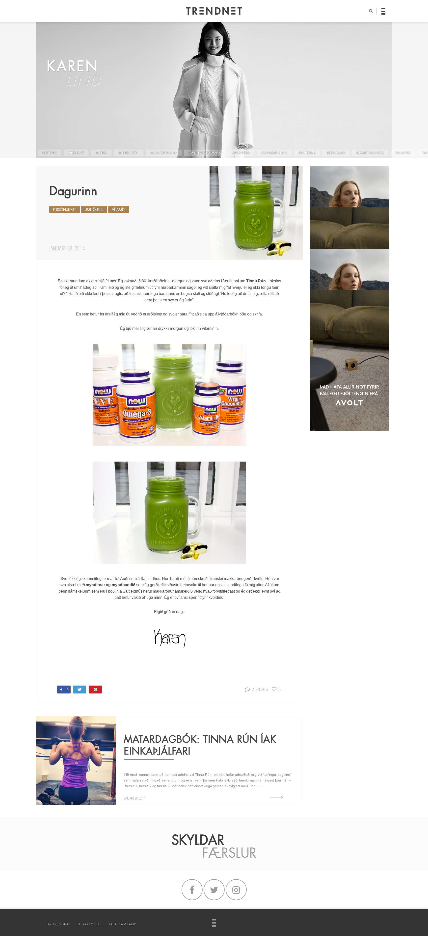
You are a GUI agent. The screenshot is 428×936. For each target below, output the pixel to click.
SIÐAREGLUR (89, 924)
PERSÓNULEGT (64, 209)
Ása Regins (307, 153)
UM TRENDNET (58, 924)
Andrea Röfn (128, 153)
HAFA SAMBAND (122, 924)
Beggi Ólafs (336, 153)
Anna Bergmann (163, 153)
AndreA (101, 153)
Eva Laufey (403, 153)
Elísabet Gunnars (370, 153)
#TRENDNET (76, 153)
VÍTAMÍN (119, 209)
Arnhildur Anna (274, 153)
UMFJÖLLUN (94, 209)
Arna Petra (241, 153)
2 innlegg (260, 689)
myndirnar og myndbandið (110, 585)
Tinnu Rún (256, 281)
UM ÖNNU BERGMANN (204, 153)
